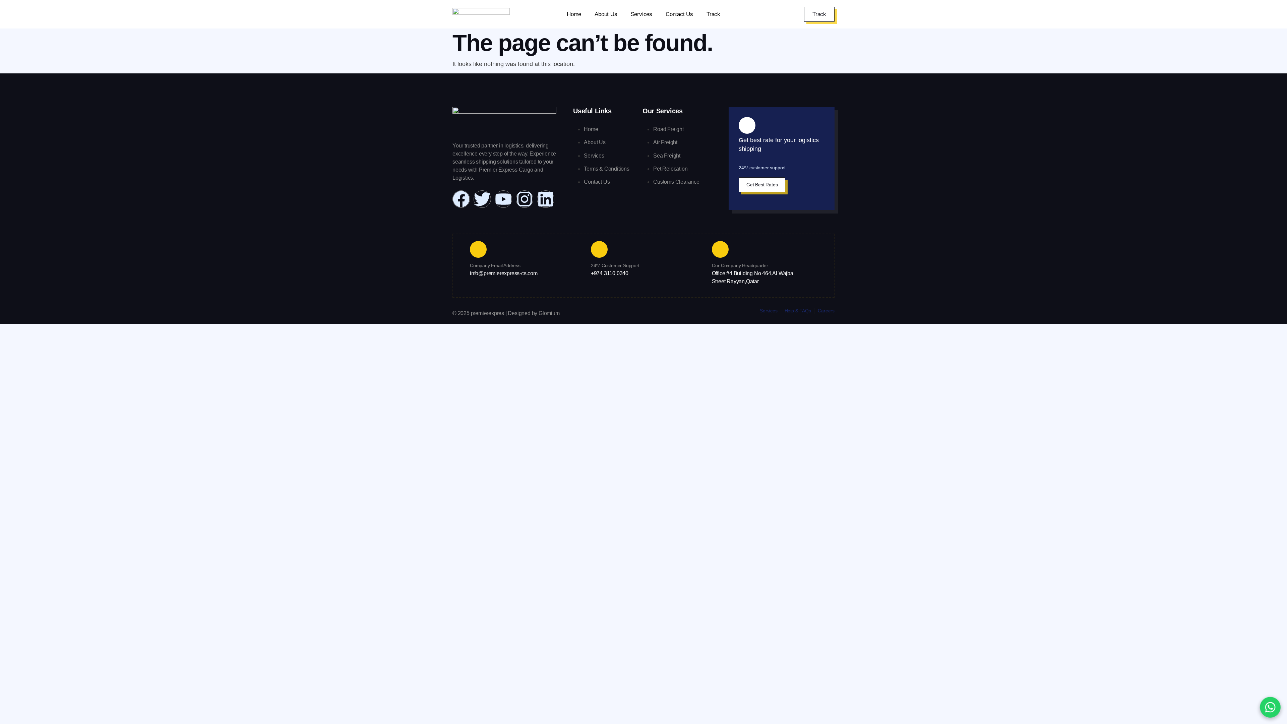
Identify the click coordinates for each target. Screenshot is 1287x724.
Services (641, 14)
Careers (826, 310)
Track (713, 14)
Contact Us (679, 14)
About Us (606, 14)
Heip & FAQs (798, 310)
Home (574, 14)
